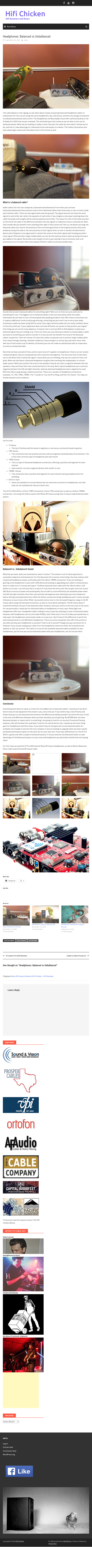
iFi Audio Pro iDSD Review (16, 955)
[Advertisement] (21, 1390)
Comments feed (9, 1451)
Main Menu (11, 26)
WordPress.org (9, 1454)
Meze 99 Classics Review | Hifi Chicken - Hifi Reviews (32, 976)
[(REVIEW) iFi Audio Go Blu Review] (45, 914)
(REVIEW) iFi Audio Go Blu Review (43, 924)
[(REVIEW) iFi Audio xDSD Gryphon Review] (74, 914)
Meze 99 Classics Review (12, 927)
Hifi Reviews (33, 940)
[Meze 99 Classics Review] (16, 916)
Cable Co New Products (76, 955)
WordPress (67, 1541)
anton (26, 40)
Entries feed (8, 1447)
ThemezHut (52, 1544)
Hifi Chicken (25, 13)
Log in (5, 1443)
